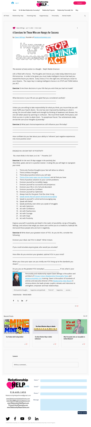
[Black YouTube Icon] (22, 418)
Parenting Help (31, 15)
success (68, 290)
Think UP (50, 290)
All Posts (6, 15)
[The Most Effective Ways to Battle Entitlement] (45, 326)
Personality (55, 15)
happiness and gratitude (37, 290)
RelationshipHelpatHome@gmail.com (18, 395)
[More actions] (77, 28)
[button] (85, 15)
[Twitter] (8, 418)
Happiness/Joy (43, 15)
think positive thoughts (20, 290)
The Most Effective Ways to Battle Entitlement (43, 338)
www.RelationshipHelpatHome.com (18, 399)
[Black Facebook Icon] (15, 418)
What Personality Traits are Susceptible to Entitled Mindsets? (74, 338)
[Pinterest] (29, 418)
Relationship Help (18, 15)
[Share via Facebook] (13, 300)
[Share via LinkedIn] (22, 300)
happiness (60, 290)
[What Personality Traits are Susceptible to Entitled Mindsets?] (74, 326)
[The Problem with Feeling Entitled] (17, 326)
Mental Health (66, 15)
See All (85, 316)
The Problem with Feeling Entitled (14, 337)
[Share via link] (26, 300)
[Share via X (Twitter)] (18, 300)
